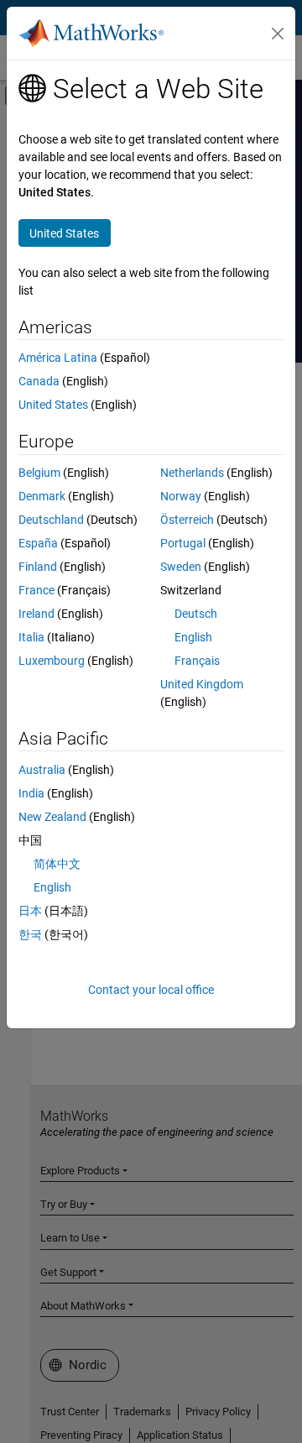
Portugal (183, 543)
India (31, 793)
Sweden (180, 566)
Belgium (39, 472)
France (36, 590)
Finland (37, 566)
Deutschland (51, 519)
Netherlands (192, 472)
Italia (31, 637)
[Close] (277, 33)
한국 (30, 934)
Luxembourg (51, 660)
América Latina (57, 357)
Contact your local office (151, 989)
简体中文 (57, 864)
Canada (39, 381)
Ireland (36, 613)
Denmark (41, 496)
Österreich (187, 519)
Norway (180, 496)
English (193, 637)
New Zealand (52, 816)
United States (53, 404)
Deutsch (195, 613)
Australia (41, 769)
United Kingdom (201, 684)
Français (197, 660)
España (38, 543)
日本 (30, 911)
